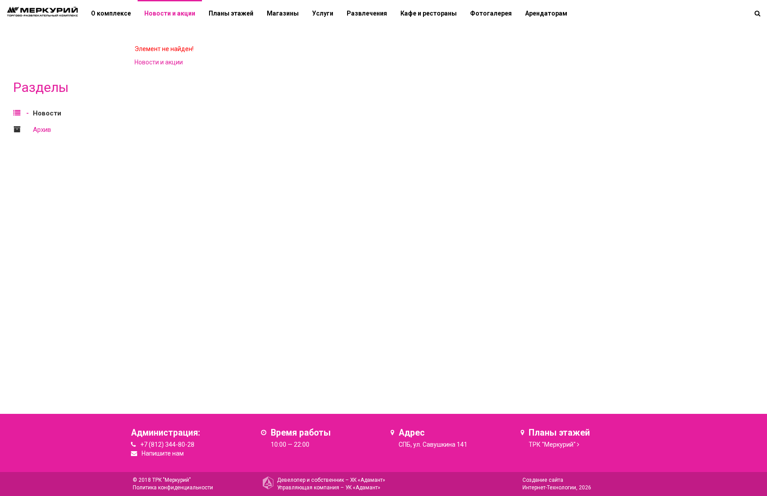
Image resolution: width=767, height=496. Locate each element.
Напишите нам (163, 453)
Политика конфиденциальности (173, 487)
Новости (47, 113)
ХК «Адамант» (367, 480)
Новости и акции (169, 13)
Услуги (322, 13)
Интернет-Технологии (549, 487)
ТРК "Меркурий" (552, 444)
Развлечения (367, 13)
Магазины (283, 13)
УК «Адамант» (362, 487)
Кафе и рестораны (428, 13)
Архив (42, 130)
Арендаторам (546, 13)
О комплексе (111, 13)
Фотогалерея (491, 13)
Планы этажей (231, 13)
